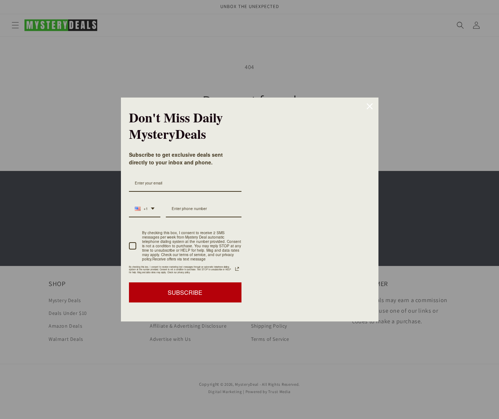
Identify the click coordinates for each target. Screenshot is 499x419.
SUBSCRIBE (185, 292)
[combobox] (144, 209)
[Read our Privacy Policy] (237, 268)
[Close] (369, 106)
